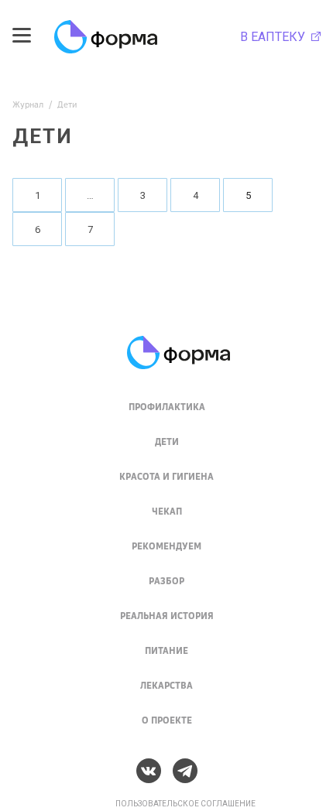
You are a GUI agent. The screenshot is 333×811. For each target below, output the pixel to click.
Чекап (167, 511)
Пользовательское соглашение (185, 803)
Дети (167, 441)
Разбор (166, 581)
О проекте (167, 720)
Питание (166, 650)
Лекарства (166, 685)
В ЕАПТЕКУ (274, 37)
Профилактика (167, 406)
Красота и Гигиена (166, 476)
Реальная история (167, 615)
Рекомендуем (166, 546)
